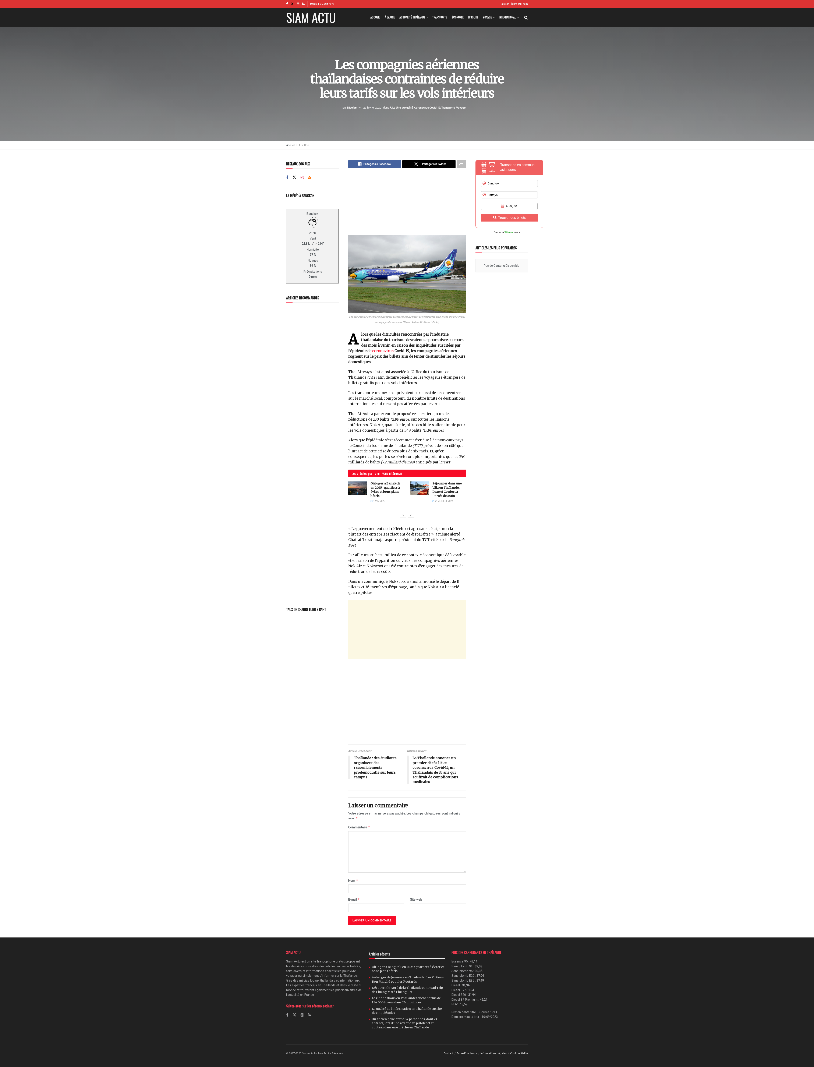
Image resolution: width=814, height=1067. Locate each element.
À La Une (390, 17)
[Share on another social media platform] (461, 164)
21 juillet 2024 (443, 501)
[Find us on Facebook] (287, 4)
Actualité (407, 107)
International (507, 17)
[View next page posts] (411, 515)
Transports (439, 17)
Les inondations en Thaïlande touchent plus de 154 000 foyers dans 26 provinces (406, 1000)
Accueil (375, 17)
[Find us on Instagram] (298, 4)
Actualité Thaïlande (412, 17)
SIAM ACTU (311, 17)
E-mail (354, 899)
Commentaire (359, 827)
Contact (505, 4)
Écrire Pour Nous (467, 1053)
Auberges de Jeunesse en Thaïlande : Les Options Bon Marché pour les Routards (408, 979)
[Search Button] (526, 17)
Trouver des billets (512, 217)
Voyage (487, 17)
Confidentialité (519, 1053)
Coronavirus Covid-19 (427, 107)
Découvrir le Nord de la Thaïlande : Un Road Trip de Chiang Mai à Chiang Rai (407, 990)
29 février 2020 (372, 107)
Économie (458, 17)
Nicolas (352, 107)
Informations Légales (494, 1053)
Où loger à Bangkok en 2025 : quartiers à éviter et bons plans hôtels (385, 489)
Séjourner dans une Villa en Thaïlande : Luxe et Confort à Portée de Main (447, 489)
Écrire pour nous (519, 4)
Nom (353, 881)
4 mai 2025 (378, 501)
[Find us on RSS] (303, 4)
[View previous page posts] (403, 515)
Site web (416, 899)
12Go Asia (508, 232)
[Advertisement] (407, 205)
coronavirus (383, 351)
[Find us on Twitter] (292, 4)
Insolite (473, 17)
